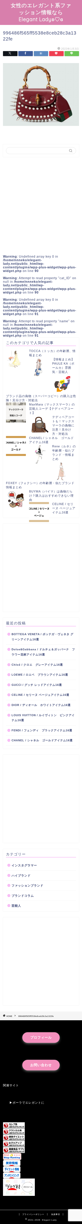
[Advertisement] (41, 204)
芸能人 (16, 905)
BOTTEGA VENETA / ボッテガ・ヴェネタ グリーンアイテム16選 (42, 637)
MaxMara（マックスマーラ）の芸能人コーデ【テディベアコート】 (52, 408)
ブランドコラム (23, 895)
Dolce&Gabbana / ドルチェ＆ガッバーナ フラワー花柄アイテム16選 (43, 652)
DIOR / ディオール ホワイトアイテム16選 (41, 705)
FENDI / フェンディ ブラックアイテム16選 (42, 730)
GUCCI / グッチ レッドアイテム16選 (37, 684)
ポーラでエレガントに (28, 1102)
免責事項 (55, 1214)
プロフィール (41, 1037)
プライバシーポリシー (33, 1214)
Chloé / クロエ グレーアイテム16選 (37, 664)
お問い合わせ (41, 1065)
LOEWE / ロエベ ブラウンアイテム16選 (40, 674)
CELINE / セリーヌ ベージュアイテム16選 (63, 508)
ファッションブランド (27, 885)
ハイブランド (21, 875)
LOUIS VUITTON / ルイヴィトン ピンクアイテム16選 (43, 718)
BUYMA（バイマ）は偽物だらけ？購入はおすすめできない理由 (51, 495)
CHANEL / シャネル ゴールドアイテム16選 (42, 740)
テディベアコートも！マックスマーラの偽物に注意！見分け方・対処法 (63, 425)
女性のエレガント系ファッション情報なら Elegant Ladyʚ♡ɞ (41, 12)
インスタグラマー (24, 865)
